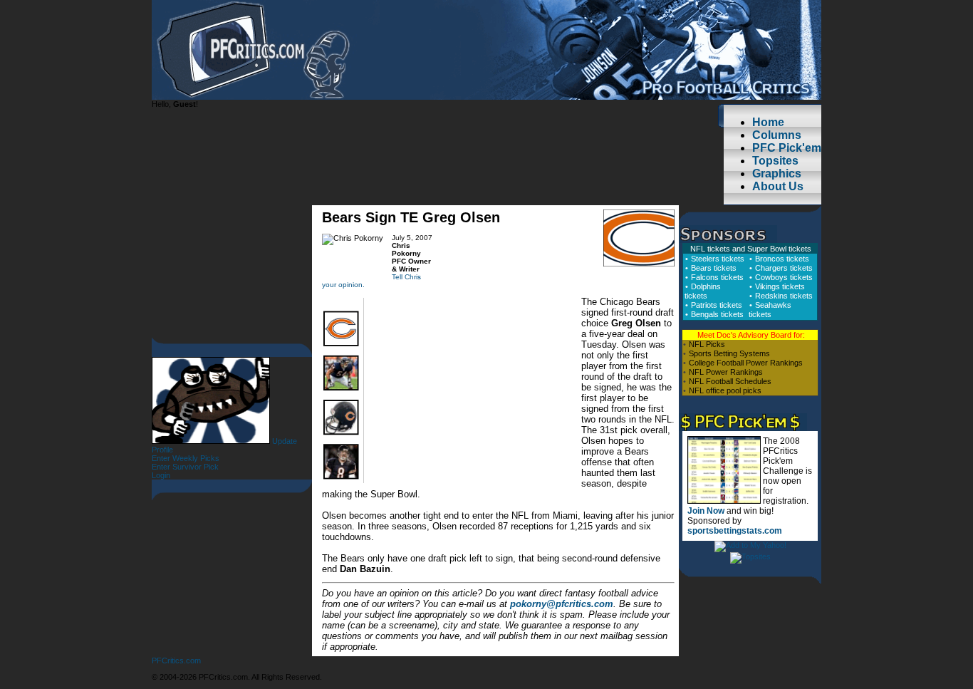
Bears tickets (714, 268)
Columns (776, 135)
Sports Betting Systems (729, 353)
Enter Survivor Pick (185, 466)
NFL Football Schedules (730, 381)
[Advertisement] (473, 394)
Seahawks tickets (770, 309)
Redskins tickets (784, 295)
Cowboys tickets (784, 277)
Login (161, 475)
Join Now (705, 511)
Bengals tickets (717, 314)
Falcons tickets (717, 277)
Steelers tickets (717, 258)
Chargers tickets (784, 268)
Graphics (776, 173)
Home (768, 122)
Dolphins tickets (703, 291)
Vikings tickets (780, 286)
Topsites (775, 161)
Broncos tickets (782, 258)
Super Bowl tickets (779, 248)
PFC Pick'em (786, 148)
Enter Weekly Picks (185, 458)
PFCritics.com (176, 660)
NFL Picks (707, 344)
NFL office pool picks (725, 390)
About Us (777, 186)
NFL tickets (710, 248)
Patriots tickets (716, 305)
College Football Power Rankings (746, 362)
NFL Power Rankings (726, 372)
